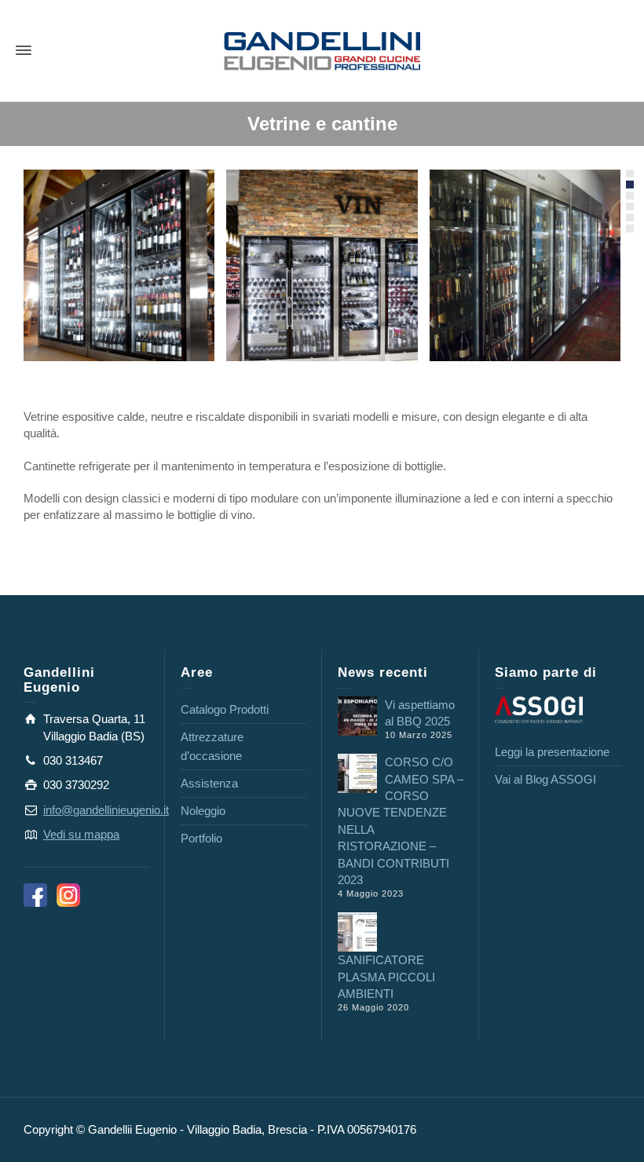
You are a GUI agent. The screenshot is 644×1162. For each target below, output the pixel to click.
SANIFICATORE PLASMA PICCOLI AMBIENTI (386, 976)
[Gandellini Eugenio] (322, 50)
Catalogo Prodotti (225, 709)
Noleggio (203, 810)
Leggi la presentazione (552, 751)
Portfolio (201, 838)
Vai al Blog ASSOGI (545, 779)
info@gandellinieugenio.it (106, 810)
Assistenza (209, 783)
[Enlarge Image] (119, 265)
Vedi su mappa (81, 834)
